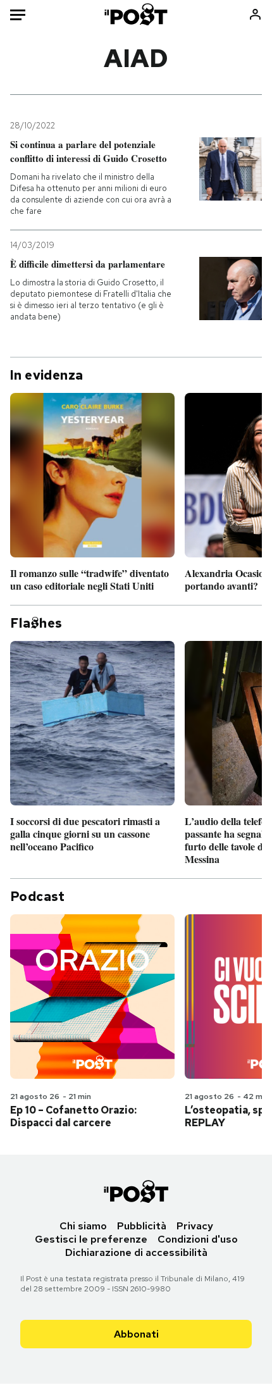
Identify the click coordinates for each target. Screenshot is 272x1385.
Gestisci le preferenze (91, 1239)
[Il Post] (136, 14)
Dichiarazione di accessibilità (136, 1252)
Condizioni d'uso (198, 1239)
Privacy (194, 1226)
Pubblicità (141, 1226)
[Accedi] (255, 14)
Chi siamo (83, 1226)
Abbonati (136, 1334)
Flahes (36, 623)
